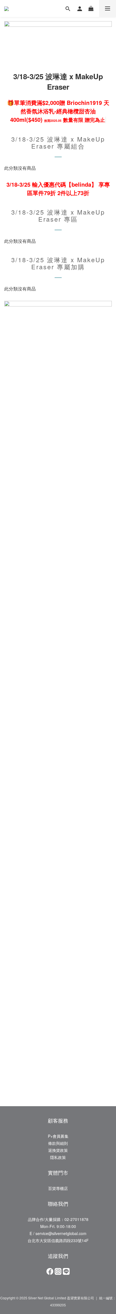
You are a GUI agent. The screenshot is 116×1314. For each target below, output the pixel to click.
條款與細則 (58, 1143)
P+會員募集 (58, 1136)
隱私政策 (58, 1157)
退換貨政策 (58, 1150)
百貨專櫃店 (58, 1188)
